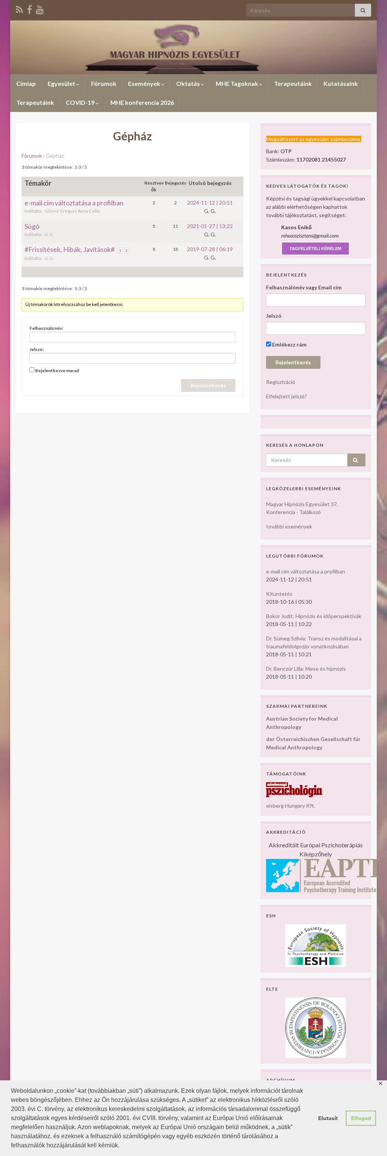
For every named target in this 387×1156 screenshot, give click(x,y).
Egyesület (62, 83)
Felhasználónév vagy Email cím (304, 287)
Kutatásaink (341, 83)
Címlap (26, 83)
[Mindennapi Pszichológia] (294, 789)
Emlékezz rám (289, 344)
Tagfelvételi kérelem (315, 248)
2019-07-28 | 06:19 (210, 249)
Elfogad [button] (361, 1118)
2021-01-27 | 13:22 (210, 226)
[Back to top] (370, 1139)
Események (144, 83)
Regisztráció (280, 382)
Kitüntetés (279, 593)
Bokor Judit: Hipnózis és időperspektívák (313, 616)
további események (289, 526)
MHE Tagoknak (237, 83)
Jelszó (274, 315)
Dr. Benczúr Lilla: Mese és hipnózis (306, 668)
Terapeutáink (293, 83)
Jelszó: (36, 349)
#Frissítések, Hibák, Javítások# (70, 249)
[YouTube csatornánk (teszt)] (40, 8)
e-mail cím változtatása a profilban (74, 203)
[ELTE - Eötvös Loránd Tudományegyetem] (315, 1027)
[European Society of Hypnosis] (315, 945)
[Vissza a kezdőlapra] (193, 47)
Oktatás (188, 83)
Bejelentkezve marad (57, 370)
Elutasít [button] (328, 1118)
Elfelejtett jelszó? (286, 396)
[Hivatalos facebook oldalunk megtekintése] (29, 8)
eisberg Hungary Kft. (290, 805)
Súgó (32, 226)
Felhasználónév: (46, 328)
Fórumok (103, 83)
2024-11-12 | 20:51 (210, 202)
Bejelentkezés (208, 385)
